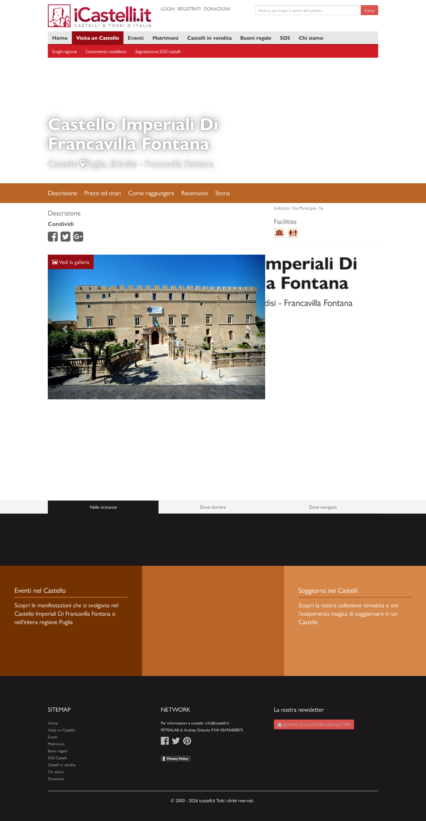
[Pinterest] (187, 742)
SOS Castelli (57, 757)
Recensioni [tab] (194, 192)
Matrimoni (165, 37)
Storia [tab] (222, 192)
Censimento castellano (106, 51)
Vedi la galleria (73, 261)
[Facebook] (53, 238)
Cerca (369, 10)
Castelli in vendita (209, 37)
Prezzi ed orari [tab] (102, 192)
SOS (285, 37)
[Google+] (78, 238)
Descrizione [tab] (62, 192)
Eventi (136, 37)
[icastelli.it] (100, 15)
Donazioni (217, 8)
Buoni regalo (255, 37)
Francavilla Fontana (179, 163)
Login (168, 8)
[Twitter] (65, 238)
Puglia (95, 163)
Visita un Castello (97, 37)
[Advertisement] (156, 450)
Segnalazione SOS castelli (158, 51)
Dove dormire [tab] (213, 506)
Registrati (189, 8)
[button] (64, 327)
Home (60, 37)
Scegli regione (64, 51)
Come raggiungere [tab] (151, 192)
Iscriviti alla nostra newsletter (316, 724)
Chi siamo (311, 37)
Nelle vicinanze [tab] (103, 506)
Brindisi (123, 163)
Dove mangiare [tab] (323, 506)
